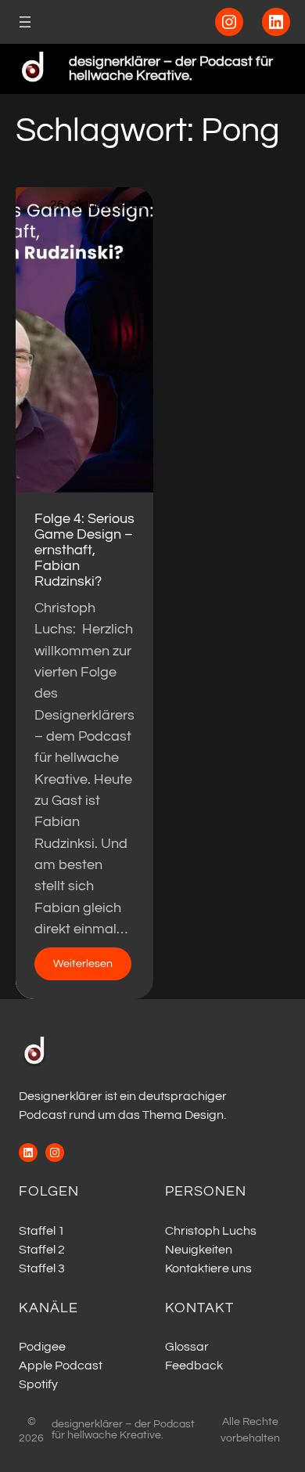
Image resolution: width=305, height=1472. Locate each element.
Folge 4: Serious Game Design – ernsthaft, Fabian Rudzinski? (84, 550)
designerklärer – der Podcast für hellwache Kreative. (171, 68)
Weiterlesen (92, 968)
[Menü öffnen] (25, 22)
